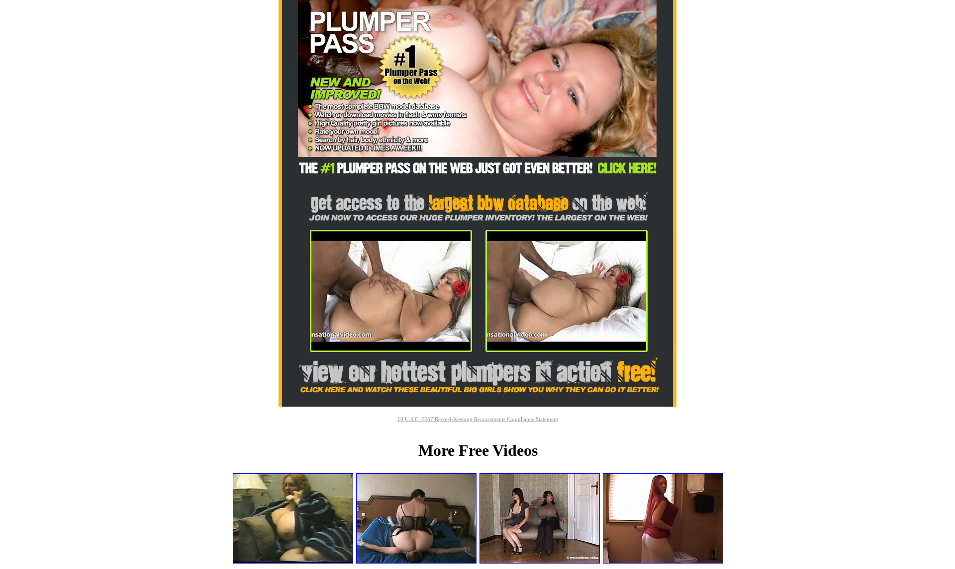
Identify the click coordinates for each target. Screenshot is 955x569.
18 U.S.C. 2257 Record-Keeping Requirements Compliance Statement (477, 419)
